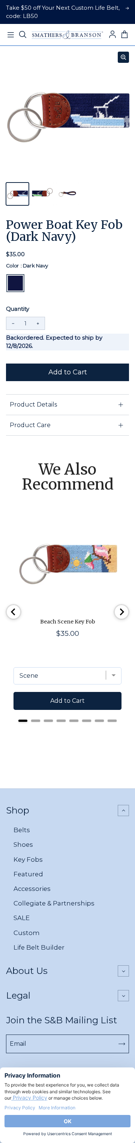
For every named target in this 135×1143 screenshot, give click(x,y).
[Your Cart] (124, 34)
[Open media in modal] (123, 57)
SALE (22, 918)
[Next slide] (121, 611)
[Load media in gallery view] (17, 194)
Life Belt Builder (39, 947)
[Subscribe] (121, 1044)
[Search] (22, 34)
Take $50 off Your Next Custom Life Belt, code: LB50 (63, 11)
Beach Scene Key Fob (67, 621)
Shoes (23, 844)
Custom (27, 933)
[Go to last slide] (13, 611)
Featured (28, 874)
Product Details (33, 404)
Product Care (30, 425)
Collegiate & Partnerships (54, 903)
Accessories (32, 888)
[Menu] (10, 34)
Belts (22, 830)
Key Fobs (28, 859)
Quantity (17, 309)
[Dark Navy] (15, 283)
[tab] (22, 721)
